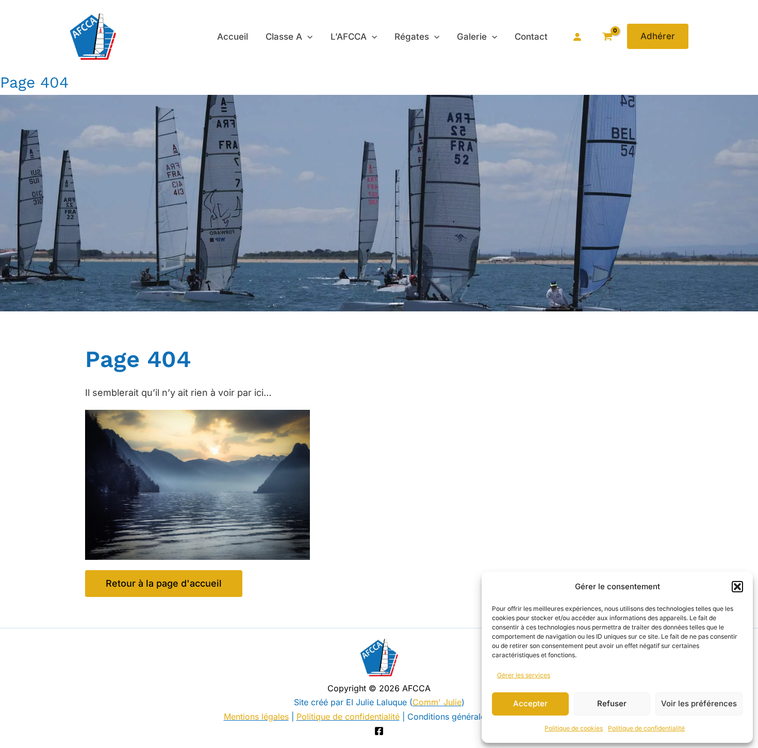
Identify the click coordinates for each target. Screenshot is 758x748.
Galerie (472, 36)
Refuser (612, 703)
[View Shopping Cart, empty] (607, 36)
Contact (531, 36)
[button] (737, 586)
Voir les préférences (699, 703)
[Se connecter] (577, 36)
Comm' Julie (437, 702)
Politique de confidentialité (646, 728)
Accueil (232, 36)
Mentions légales (256, 716)
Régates (411, 36)
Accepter (530, 703)
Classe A (284, 36)
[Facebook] (379, 731)
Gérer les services (523, 675)
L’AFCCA (349, 36)
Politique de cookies (574, 728)
